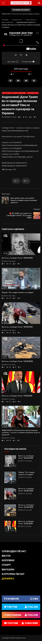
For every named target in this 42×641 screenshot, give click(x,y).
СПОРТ (6, 565)
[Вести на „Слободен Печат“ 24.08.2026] (10, 510)
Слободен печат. (14, 551)
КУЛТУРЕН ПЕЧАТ (13, 574)
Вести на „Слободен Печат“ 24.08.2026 (17, 361)
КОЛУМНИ (8, 560)
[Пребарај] (39, 3)
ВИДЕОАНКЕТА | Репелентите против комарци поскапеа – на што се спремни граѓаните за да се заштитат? (21, 14)
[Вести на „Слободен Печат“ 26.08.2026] (10, 461)
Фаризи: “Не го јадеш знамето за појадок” (18, 292)
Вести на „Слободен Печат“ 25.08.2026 (17, 327)
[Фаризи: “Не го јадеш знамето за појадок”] (10, 477)
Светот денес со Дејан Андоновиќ (14, 93)
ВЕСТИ (6, 556)
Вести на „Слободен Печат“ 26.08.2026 (17, 258)
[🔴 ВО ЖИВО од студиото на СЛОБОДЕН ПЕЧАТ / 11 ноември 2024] (36, 215)
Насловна (5, 20)
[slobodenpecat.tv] (21, 3)
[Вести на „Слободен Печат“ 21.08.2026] (10, 526)
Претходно (6, 194)
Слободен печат (32, 93)
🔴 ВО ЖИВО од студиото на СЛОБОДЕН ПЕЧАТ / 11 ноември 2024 (19, 215)
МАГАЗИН (8, 569)
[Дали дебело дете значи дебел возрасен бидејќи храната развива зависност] (5, 200)
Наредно (36, 209)
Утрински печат (17, 20)
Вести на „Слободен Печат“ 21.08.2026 (17, 396)
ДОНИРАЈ (8, 578)
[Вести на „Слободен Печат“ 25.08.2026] (10, 494)
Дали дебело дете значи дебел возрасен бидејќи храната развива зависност (23, 200)
